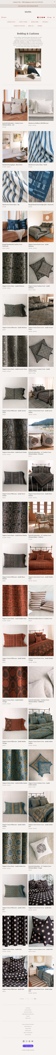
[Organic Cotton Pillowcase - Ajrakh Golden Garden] (15, 806)
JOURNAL (40, 25)
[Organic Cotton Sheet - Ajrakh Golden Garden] (15, 765)
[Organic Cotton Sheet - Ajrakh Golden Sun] (15, 848)
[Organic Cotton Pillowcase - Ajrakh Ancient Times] (15, 392)
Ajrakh (15, 42)
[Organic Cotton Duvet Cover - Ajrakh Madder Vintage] (41, 640)
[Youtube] (44, 17)
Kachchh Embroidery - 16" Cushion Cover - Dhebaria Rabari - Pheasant (40, 453)
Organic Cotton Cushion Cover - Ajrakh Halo (41, 949)
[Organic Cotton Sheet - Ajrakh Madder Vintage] (15, 682)
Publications (28, 1030)
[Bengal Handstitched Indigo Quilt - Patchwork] (41, 186)
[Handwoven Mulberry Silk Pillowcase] (41, 105)
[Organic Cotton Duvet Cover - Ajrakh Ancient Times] (41, 309)
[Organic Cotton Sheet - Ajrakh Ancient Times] (15, 351)
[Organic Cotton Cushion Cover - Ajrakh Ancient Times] (41, 351)
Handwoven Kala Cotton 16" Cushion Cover (40, 618)
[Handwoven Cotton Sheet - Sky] (15, 186)
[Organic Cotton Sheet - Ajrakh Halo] (15, 931)
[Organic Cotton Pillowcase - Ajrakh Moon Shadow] (15, 559)
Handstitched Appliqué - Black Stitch (12, 165)
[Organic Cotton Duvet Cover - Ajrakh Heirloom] (41, 226)
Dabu (18, 42)
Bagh (28, 42)
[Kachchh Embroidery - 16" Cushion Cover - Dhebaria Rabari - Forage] (41, 848)
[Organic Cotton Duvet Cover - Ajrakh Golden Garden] (41, 723)
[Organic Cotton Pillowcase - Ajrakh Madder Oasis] (15, 640)
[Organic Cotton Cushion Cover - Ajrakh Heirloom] (41, 268)
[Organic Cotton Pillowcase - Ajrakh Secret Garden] (15, 476)
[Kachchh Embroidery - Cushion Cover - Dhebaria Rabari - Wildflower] (41, 682)
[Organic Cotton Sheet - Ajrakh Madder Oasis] (15, 600)
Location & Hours (28, 1012)
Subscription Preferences (28, 1014)
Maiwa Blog (28, 1028)
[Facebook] (38, 17)
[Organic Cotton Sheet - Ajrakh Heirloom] (15, 268)
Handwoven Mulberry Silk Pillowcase (38, 123)
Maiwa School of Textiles (28, 1024)
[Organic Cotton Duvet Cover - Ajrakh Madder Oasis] (41, 559)
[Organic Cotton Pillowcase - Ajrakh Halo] (15, 971)
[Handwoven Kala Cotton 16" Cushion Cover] (41, 600)
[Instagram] (40, 17)
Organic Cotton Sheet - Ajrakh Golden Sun (13, 866)
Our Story (28, 1008)
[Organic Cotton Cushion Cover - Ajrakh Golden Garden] (41, 765)
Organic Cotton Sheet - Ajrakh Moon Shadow (14, 535)
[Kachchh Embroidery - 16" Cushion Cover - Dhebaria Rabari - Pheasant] (41, 434)
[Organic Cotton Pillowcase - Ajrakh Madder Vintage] (15, 723)
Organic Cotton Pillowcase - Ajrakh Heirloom (14, 327)
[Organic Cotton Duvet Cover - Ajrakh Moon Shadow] (41, 476)
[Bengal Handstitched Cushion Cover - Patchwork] (15, 226)
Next (35, 998)
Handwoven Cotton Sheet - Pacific (38, 165)
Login (50, 17)
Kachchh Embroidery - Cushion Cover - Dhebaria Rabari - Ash (13, 124)
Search (4, 17)
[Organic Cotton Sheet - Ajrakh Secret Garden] (15, 434)
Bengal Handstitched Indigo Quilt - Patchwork (41, 204)
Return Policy (28, 1010)
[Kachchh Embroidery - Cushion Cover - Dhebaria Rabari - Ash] (15, 105)
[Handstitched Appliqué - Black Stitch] (15, 146)
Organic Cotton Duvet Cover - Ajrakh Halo (40, 908)
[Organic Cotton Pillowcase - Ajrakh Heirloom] (15, 309)
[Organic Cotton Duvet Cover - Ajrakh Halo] (41, 890)
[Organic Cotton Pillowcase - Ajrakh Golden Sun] (15, 890)
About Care (28, 1018)
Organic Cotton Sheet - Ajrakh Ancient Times (14, 369)
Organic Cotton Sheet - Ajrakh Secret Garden (14, 452)
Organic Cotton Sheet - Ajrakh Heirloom (13, 286)
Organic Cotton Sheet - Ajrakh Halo (12, 949)
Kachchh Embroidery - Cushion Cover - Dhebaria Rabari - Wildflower (39, 700)
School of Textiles (19, 25)
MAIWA (28, 12)
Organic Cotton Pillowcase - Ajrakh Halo (13, 989)
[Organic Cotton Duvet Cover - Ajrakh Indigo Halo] (41, 971)
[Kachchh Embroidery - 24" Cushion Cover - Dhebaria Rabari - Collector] (41, 517)
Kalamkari (22, 42)
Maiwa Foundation (28, 1032)
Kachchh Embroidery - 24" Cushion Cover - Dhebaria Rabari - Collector (40, 536)
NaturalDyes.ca (28, 1026)
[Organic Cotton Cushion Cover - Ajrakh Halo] (41, 931)
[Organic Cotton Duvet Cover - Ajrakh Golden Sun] (41, 806)
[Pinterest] (42, 17)
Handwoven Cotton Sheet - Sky (10, 204)
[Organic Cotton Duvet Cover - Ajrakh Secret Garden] (41, 392)
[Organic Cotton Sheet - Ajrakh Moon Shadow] (15, 517)
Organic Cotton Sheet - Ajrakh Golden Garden (14, 783)
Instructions (28, 1034)
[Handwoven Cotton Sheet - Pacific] (41, 146)
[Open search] (2, 17)
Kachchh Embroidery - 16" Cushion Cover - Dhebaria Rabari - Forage (40, 867)
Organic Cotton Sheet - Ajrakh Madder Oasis (14, 618)
